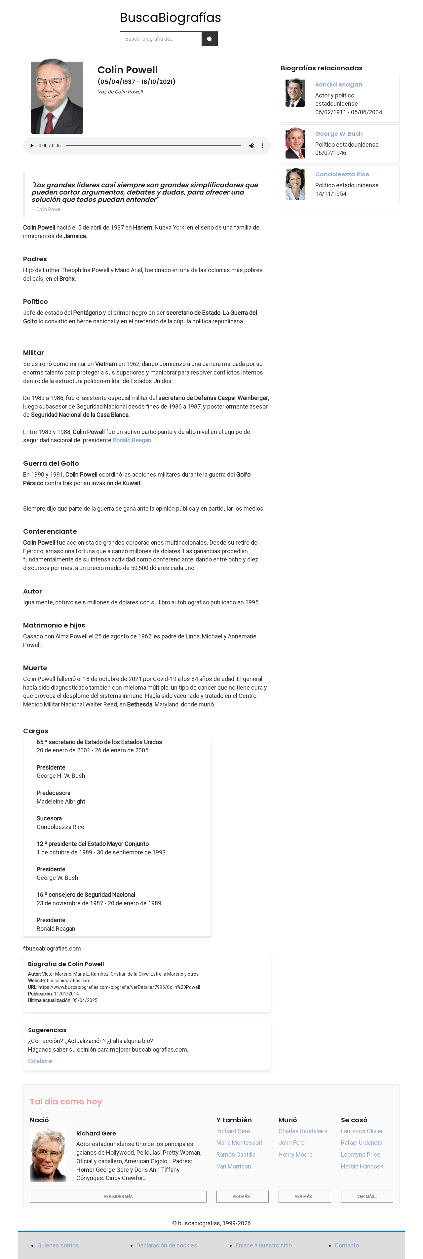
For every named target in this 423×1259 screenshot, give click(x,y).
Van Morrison (233, 1166)
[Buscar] (209, 38)
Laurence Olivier (362, 1131)
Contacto (347, 1245)
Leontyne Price (360, 1154)
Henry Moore (296, 1154)
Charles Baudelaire (303, 1131)
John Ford (292, 1142)
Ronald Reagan (132, 440)
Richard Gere (233, 1131)
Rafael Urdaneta (361, 1142)
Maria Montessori (239, 1142)
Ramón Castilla (235, 1154)
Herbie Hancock (362, 1166)
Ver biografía (118, 1196)
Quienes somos (58, 1245)
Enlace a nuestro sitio (264, 1245)
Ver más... (242, 1196)
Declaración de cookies (166, 1245)
